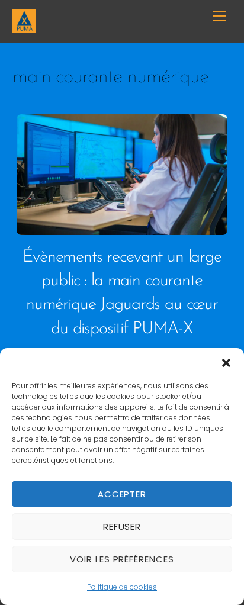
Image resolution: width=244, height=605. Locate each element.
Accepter (122, 494)
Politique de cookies (122, 587)
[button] (226, 363)
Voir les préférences (122, 559)
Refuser (122, 526)
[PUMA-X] (24, 27)
